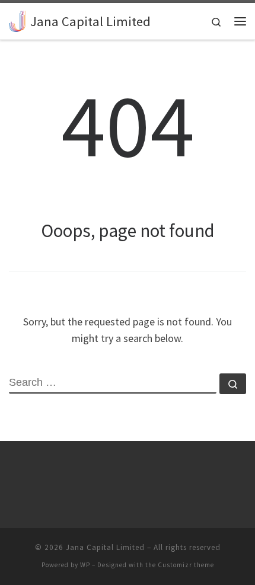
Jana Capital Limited (105, 547)
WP (85, 565)
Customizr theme (186, 565)
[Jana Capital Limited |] (17, 19)
